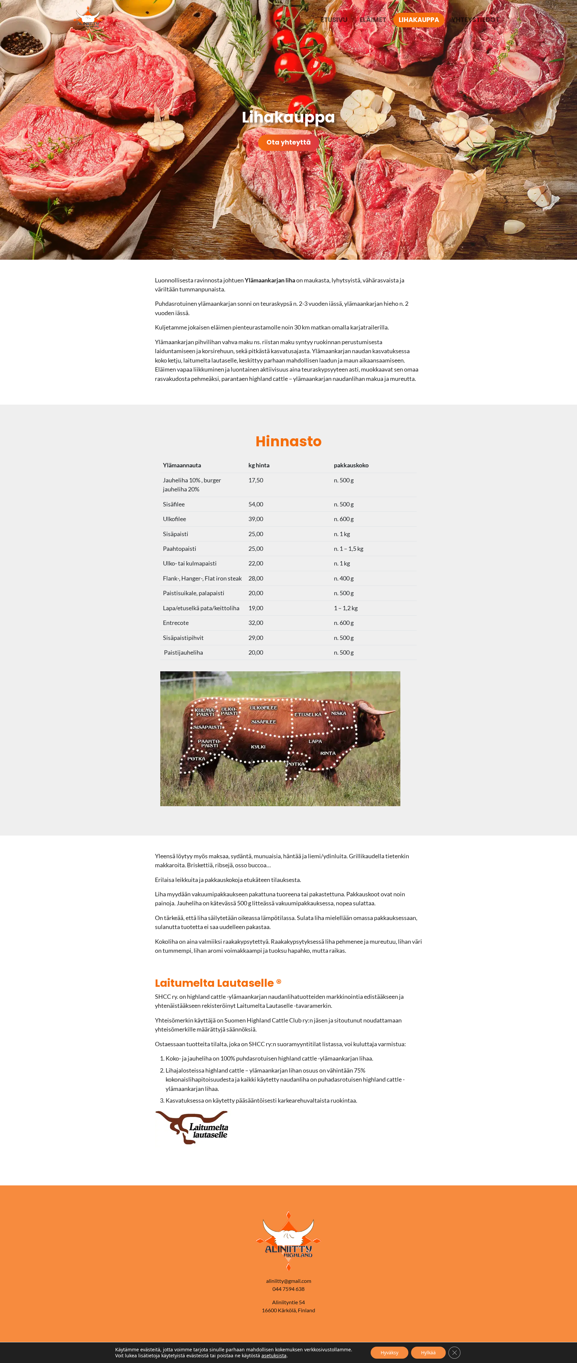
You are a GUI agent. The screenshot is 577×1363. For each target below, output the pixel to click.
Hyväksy (389, 1352)
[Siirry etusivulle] (88, 19)
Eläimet (373, 19)
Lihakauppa (419, 19)
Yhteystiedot (475, 19)
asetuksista (273, 1356)
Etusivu (334, 19)
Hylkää (428, 1352)
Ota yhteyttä (288, 142)
